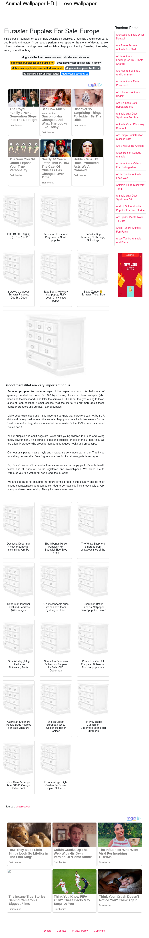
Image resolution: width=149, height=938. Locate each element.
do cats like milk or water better (41, 73)
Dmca (47, 930)
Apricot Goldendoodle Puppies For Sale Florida (130, 208)
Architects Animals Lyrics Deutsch (130, 36)
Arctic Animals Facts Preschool (127, 83)
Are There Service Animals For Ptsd (126, 47)
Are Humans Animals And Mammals (128, 72)
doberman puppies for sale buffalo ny (32, 62)
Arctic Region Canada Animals (128, 154)
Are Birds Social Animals (130, 145)
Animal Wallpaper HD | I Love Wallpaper (50, 3)
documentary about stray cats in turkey (79, 62)
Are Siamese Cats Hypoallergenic (126, 104)
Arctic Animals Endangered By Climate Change (129, 59)
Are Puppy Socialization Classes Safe (129, 137)
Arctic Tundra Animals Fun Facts (128, 229)
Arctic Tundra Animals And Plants (128, 240)
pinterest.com (23, 806)
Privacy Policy (80, 930)
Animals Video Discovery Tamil (130, 186)
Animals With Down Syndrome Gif (127, 197)
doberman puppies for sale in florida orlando (37, 68)
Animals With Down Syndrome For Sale (127, 115)
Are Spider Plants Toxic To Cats (129, 219)
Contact (61, 930)
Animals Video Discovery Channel (130, 126)
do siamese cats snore (76, 57)
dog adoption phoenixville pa (82, 68)
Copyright (99, 930)
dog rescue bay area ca (75, 73)
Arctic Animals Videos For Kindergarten (128, 165)
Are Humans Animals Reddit (128, 94)
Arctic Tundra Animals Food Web (128, 176)
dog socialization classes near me (41, 57)
